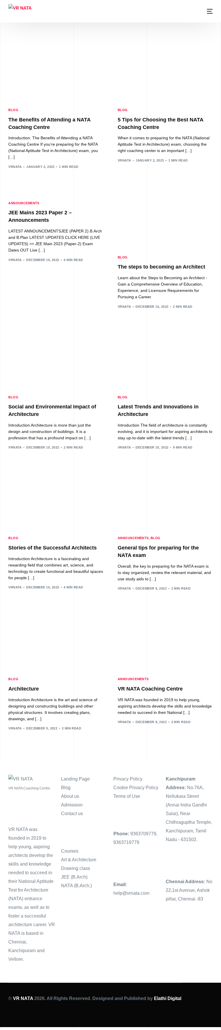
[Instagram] (40, 1011)
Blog (13, 110)
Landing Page (75, 778)
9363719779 (126, 842)
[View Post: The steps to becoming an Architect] (165, 219)
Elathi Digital (167, 998)
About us (70, 796)
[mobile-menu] (205, 11)
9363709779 (143, 833)
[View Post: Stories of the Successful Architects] (55, 499)
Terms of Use (126, 796)
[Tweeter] (22, 1011)
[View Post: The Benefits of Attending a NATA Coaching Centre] (55, 71)
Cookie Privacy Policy (135, 787)
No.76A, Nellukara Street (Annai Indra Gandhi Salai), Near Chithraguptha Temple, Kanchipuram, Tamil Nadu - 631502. (189, 813)
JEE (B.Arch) (74, 877)
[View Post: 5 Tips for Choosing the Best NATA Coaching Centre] (165, 71)
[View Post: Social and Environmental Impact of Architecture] (55, 358)
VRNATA (15, 166)
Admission (72, 804)
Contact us (72, 813)
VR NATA (23, 998)
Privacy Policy (127, 778)
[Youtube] (31, 1011)
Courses (69, 851)
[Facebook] (13, 1011)
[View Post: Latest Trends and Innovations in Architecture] (165, 358)
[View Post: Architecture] (55, 640)
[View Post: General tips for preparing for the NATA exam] (165, 499)
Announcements (23, 203)
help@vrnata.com (131, 893)
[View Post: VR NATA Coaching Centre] (165, 640)
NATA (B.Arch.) (76, 885)
